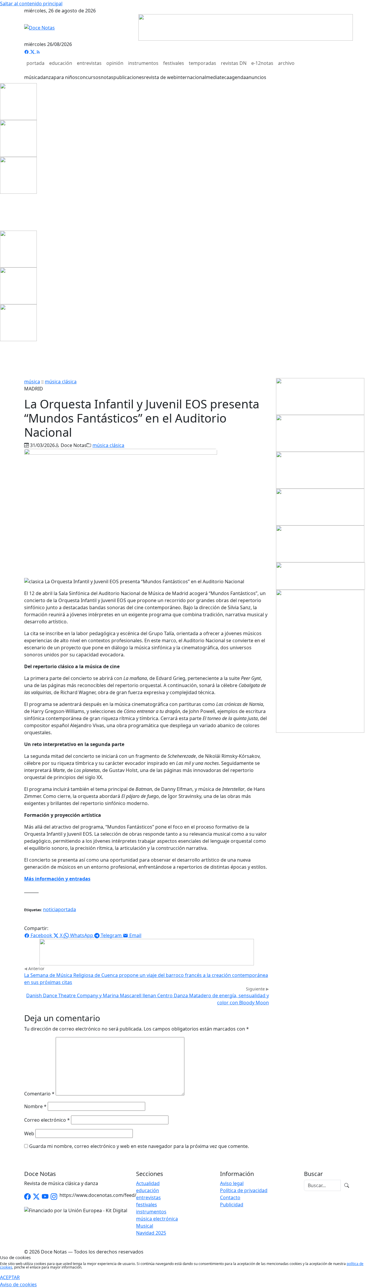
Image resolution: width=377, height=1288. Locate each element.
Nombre (35, 1106)
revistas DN (234, 63)
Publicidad (231, 1204)
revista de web (160, 77)
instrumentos (143, 63)
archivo (286, 63)
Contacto (230, 1197)
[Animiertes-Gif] (18, 138)
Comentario (39, 1093)
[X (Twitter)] (33, 51)
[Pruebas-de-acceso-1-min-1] (320, 661)
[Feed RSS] (38, 51)
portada (35, 63)
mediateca (217, 77)
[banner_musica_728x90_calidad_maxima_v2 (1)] (245, 27)
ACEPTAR (10, 1277)
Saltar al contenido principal (31, 3)
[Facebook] (27, 51)
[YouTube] (45, 1197)
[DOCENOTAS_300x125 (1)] (320, 469)
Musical (144, 1226)
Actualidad (148, 1183)
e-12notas (262, 63)
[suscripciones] (320, 575)
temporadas (202, 63)
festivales (173, 63)
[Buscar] (346, 1185)
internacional (191, 77)
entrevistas (89, 63)
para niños (65, 77)
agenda (237, 77)
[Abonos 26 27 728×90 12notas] (146, 951)
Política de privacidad (243, 1190)
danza (47, 77)
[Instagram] (54, 1197)
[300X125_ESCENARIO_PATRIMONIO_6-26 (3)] (320, 396)
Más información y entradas (57, 878)
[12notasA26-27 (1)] (320, 433)
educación (60, 63)
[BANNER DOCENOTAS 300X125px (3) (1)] (320, 543)
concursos (89, 77)
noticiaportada (59, 909)
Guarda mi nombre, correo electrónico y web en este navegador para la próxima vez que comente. (139, 1146)
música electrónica (157, 1218)
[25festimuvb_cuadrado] (18, 101)
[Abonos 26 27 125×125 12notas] (18, 175)
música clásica (61, 381)
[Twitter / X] (36, 1197)
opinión (114, 63)
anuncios (256, 77)
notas (107, 77)
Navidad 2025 (151, 1233)
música (32, 77)
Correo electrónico (47, 1120)
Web (29, 1133)
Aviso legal (232, 1183)
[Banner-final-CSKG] (2, 211)
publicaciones (128, 77)
